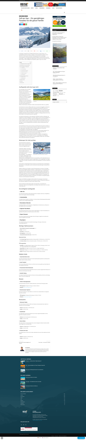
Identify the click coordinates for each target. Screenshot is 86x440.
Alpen (54, 90)
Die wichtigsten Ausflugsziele (24, 66)
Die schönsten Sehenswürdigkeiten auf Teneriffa (25, 343)
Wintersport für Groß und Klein (25, 65)
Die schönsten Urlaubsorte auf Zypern (31, 377)
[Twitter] (66, 0)
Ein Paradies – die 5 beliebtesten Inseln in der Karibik (33, 381)
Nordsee (64, 92)
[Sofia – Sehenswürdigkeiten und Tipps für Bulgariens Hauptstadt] (23, 366)
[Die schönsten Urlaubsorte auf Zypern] (23, 378)
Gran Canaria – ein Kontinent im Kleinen (44, 342)
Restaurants (22, 82)
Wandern (55, 95)
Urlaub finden (81, 437)
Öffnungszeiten (23, 78)
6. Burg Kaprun (23, 74)
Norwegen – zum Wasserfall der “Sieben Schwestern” (58, 68)
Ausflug (56, 90)
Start (19, 14)
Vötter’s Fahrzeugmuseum (28, 287)
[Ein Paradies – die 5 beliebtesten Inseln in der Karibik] (23, 382)
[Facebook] (63, 0)
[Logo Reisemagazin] (26, 5)
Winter (58, 95)
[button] (64, 12)
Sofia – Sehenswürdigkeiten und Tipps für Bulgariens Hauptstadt (59, 72)
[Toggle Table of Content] (30, 62)
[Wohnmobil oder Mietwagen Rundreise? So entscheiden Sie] (23, 370)
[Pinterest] (24, 24)
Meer (62, 92)
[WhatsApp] (26, 24)
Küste (60, 92)
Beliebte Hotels (22, 79)
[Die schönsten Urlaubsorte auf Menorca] (23, 387)
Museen (21, 81)
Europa (22, 14)
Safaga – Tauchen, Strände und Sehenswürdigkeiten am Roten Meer (58, 79)
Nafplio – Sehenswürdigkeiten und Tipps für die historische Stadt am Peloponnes (60, 83)
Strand (61, 93)
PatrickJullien (22, 22)
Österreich (25, 14)
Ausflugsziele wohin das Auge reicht (25, 63)
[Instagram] (65, 0)
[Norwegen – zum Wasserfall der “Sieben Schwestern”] (23, 362)
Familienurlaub (56, 92)
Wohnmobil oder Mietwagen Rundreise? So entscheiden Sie (59, 76)
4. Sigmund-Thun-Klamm (25, 71)
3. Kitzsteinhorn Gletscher (25, 70)
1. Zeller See (23, 67)
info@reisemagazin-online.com (37, 420)
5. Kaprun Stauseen (24, 73)
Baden (61, 90)
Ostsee (55, 93)
